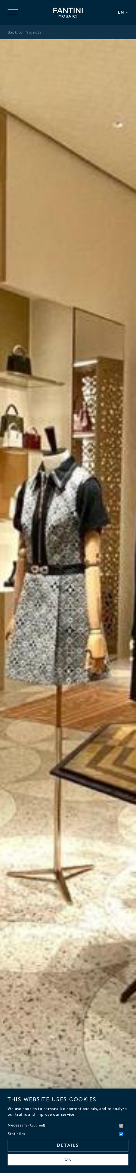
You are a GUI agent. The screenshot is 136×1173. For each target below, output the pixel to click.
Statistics (16, 1134)
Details (68, 1146)
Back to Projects (24, 32)
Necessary (26, 1125)
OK (68, 1160)
